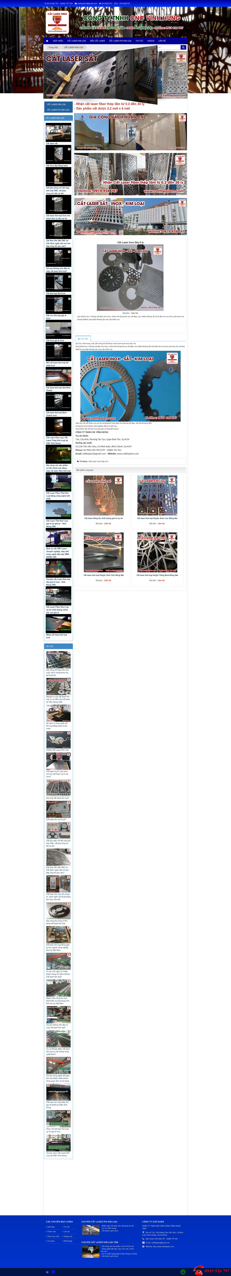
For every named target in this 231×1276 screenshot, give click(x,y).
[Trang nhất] (47, 40)
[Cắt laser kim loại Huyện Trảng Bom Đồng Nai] (157, 552)
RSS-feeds (68, 1241)
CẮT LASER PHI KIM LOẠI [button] (120, 40)
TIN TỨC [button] (139, 40)
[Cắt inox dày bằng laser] (58, 154)
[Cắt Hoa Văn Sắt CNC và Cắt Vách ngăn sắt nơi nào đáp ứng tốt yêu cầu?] (58, 229)
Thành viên (51, 1231)
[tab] (82, 338)
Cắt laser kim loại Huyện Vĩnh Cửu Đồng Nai (104, 575)
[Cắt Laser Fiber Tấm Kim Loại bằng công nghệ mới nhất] (58, 482)
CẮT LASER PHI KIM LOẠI (58, 109)
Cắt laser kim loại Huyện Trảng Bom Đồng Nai (157, 575)
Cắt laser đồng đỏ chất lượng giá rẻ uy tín (103, 518)
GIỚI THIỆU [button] (58, 40)
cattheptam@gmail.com (87, 3)
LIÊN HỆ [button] (162, 40)
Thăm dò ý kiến (53, 1236)
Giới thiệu (51, 1227)
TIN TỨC (49, 646)
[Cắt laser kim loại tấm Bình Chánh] (58, 376)
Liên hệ (67, 1231)
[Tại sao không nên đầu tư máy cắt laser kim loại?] (58, 257)
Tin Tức (67, 1227)
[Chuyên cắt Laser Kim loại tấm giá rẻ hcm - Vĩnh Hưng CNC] (58, 568)
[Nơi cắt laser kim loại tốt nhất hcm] (58, 351)
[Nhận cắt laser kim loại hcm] (58, 623)
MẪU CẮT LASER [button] (97, 40)
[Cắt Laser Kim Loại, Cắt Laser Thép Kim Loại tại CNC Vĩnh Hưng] (58, 426)
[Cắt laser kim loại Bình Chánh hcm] (58, 401)
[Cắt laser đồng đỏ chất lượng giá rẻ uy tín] (103, 495)
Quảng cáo (68, 1236)
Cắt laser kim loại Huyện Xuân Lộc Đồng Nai (157, 518)
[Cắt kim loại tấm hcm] (58, 282)
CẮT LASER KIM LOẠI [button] (76, 40)
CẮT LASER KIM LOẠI (55, 118)
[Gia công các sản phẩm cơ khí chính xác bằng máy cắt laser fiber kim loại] (58, 454)
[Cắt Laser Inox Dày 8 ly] (130, 277)
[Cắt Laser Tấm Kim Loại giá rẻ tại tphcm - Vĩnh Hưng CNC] (58, 509)
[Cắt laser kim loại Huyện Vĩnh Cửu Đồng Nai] (103, 552)
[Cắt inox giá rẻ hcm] (58, 329)
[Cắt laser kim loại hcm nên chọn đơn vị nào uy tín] (58, 204)
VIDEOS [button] (150, 40)
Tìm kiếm (51, 1241)
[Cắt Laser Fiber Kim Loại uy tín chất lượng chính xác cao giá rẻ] (58, 596)
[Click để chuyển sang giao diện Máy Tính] (53, 1272)
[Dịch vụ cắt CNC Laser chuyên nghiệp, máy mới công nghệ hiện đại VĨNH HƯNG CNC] (58, 537)
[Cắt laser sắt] (58, 132)
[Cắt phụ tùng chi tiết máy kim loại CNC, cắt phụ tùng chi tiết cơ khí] (58, 176)
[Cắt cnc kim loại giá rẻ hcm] (58, 304)
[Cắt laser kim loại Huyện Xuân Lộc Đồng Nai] (157, 495)
